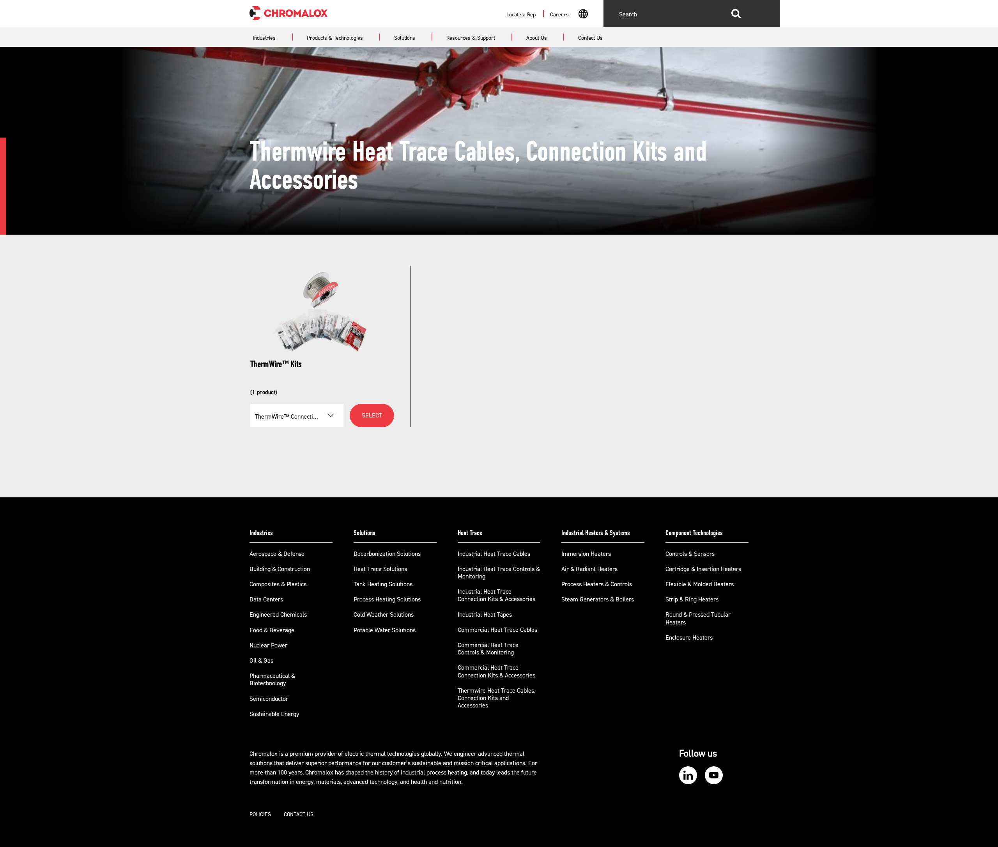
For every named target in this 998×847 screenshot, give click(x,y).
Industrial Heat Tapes (485, 615)
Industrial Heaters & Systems (595, 533)
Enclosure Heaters (689, 638)
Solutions (364, 533)
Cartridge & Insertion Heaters (703, 569)
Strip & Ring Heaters (691, 599)
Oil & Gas (261, 661)
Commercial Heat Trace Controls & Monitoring (488, 648)
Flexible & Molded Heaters (699, 584)
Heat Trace (470, 533)
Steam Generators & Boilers (597, 599)
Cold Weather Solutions (384, 615)
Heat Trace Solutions (380, 569)
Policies (260, 814)
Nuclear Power (268, 645)
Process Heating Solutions (387, 599)
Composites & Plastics (278, 584)
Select (372, 415)
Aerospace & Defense (277, 554)
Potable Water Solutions (385, 630)
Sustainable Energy (274, 714)
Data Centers (266, 599)
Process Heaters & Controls (596, 584)
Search (736, 13)
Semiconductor (269, 699)
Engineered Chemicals (278, 615)
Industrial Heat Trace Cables (494, 554)
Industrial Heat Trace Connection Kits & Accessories (496, 595)
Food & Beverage (272, 630)
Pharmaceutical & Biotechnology (272, 679)
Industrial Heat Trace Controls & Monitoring (499, 572)
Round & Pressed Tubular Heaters (698, 618)
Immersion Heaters (586, 554)
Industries (261, 533)
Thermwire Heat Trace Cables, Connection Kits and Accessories (496, 698)
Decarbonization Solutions (387, 554)
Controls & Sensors (690, 554)
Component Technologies (694, 533)
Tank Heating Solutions (383, 584)
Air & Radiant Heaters (589, 569)
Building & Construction (280, 569)
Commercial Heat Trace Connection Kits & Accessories (496, 671)
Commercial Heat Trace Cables (497, 630)
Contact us (298, 814)
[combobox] (583, 15)
